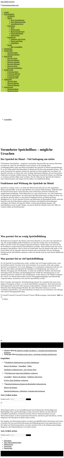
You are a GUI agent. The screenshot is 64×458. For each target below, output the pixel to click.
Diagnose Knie (12, 58)
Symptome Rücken (13, 74)
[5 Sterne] (31, 295)
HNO (12, 28)
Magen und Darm (16, 41)
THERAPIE (8, 79)
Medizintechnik (12, 91)
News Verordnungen (17, 20)
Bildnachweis (8, 444)
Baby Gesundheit (16, 47)
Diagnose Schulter (13, 62)
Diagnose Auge (12, 66)
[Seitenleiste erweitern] (1, 340)
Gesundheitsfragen (17, 24)
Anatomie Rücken (13, 54)
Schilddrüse (15, 43)
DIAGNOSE (8, 56)
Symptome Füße (12, 77)
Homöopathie (15, 29)
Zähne (30, 366)
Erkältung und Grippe (18, 39)
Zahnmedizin (15, 35)
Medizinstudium (12, 89)
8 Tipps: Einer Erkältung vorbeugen (16, 380)
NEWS (9, 18)
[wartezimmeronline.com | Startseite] (10, 5)
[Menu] (1, 9)
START (6, 12)
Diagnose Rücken (13, 60)
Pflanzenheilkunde (17, 33)
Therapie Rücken (13, 83)
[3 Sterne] (17, 295)
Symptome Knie (12, 72)
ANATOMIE (8, 51)
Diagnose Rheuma (13, 64)
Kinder (9, 45)
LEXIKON (11, 16)
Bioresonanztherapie (18, 31)
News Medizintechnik (18, 22)
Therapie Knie (12, 81)
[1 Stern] (4, 295)
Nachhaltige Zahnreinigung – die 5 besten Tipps (20, 369)
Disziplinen (11, 26)
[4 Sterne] (24, 295)
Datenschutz (8, 448)
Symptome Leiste (13, 75)
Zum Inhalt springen (7, 1)
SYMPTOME (8, 70)
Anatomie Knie (12, 52)
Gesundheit (8, 119)
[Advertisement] (32, 105)
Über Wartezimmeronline (12, 442)
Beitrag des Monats (10, 366)
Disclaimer (8, 440)
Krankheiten (11, 37)
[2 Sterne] (10, 295)
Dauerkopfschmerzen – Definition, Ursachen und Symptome (24, 391)
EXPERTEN (8, 49)
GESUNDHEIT (9, 14)
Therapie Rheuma (13, 85)
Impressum (8, 446)
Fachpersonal (8, 87)
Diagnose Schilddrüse (14, 68)
